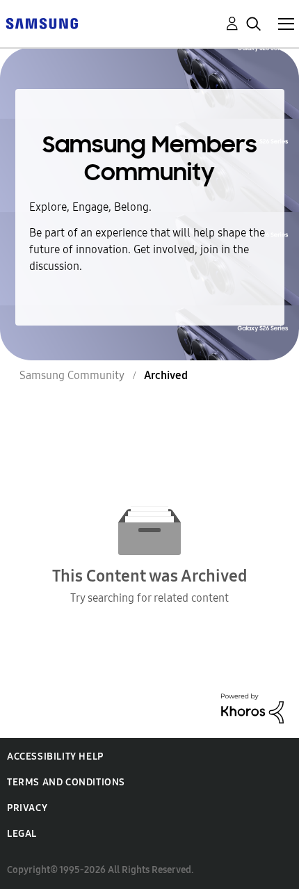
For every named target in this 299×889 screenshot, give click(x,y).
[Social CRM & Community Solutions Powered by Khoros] (252, 707)
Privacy (27, 808)
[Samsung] (42, 22)
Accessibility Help (55, 756)
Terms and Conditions (66, 782)
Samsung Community (71, 375)
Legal (22, 834)
